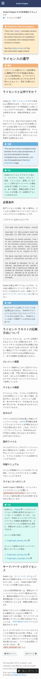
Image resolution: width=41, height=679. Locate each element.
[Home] (4, 18)
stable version (18, 48)
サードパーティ (20, 576)
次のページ (30, 653)
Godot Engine (22, 3)
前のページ (11, 653)
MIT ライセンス (19, 101)
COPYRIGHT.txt (20, 622)
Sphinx (15, 672)
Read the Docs (20, 675)
